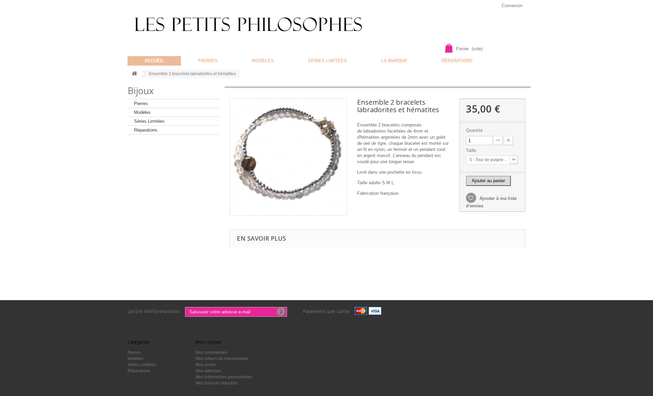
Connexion (512, 5)
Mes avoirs (206, 364)
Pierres (208, 60)
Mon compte (208, 342)
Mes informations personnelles (224, 377)
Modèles (263, 60)
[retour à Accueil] (134, 74)
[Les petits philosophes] (258, 24)
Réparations (457, 60)
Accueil (154, 60)
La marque (394, 60)
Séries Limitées (327, 60)
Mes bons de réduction (217, 383)
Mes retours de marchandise (222, 358)
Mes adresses (208, 370)
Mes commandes (211, 352)
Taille (472, 150)
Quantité (474, 130)
